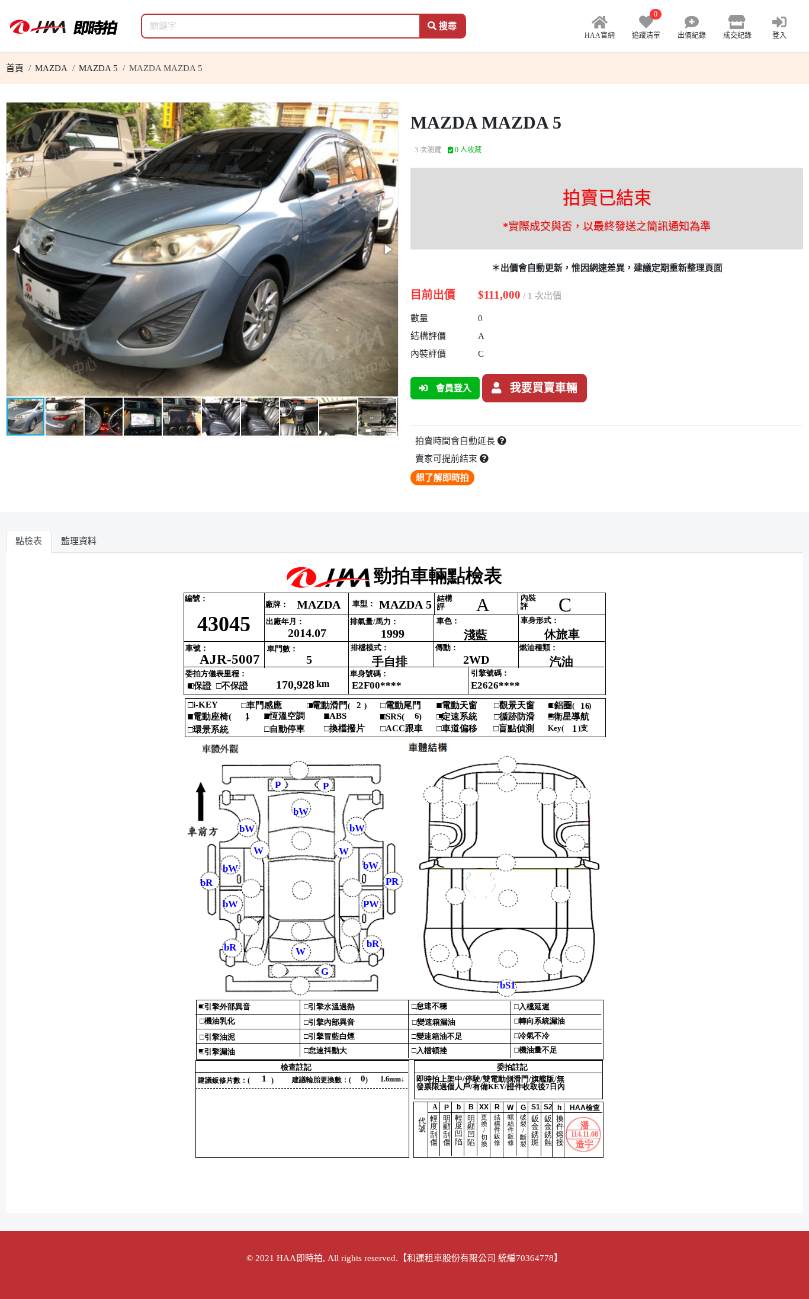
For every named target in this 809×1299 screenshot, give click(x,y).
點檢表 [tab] (28, 541)
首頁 (15, 68)
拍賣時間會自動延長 (456, 441)
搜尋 (446, 26)
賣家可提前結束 (447, 458)
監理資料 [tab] (79, 541)
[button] (387, 113)
